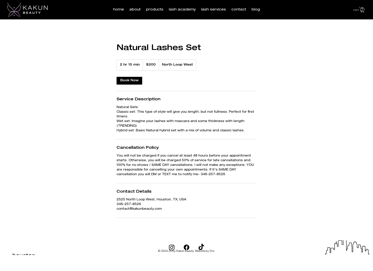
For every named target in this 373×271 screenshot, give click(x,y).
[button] (154, 10)
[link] (129, 81)
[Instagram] (171, 247)
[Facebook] (186, 247)
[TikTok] (201, 247)
